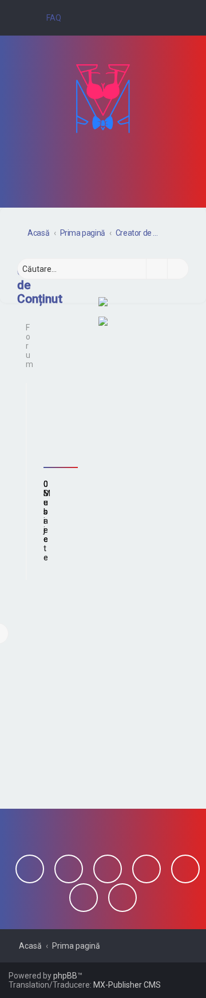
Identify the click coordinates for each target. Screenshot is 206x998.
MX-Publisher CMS (127, 984)
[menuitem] (48, 17)
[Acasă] (103, 98)
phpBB (65, 975)
